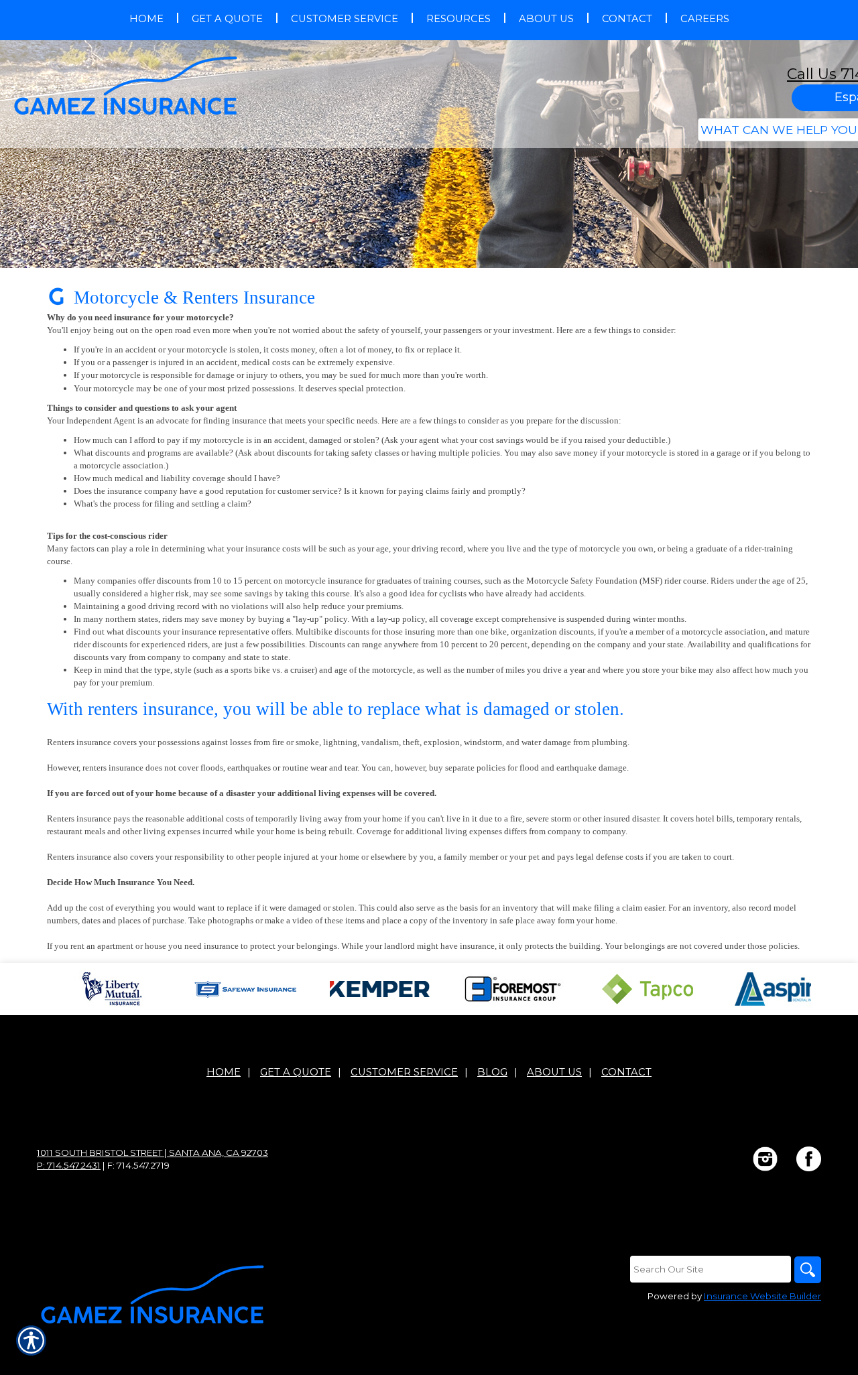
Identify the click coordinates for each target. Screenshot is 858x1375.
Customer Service (404, 1072)
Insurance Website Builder (762, 1296)
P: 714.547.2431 (69, 1165)
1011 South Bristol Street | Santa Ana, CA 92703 (152, 1152)
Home (223, 1072)
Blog (492, 1072)
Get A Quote (295, 1072)
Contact (626, 1072)
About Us (554, 1072)
